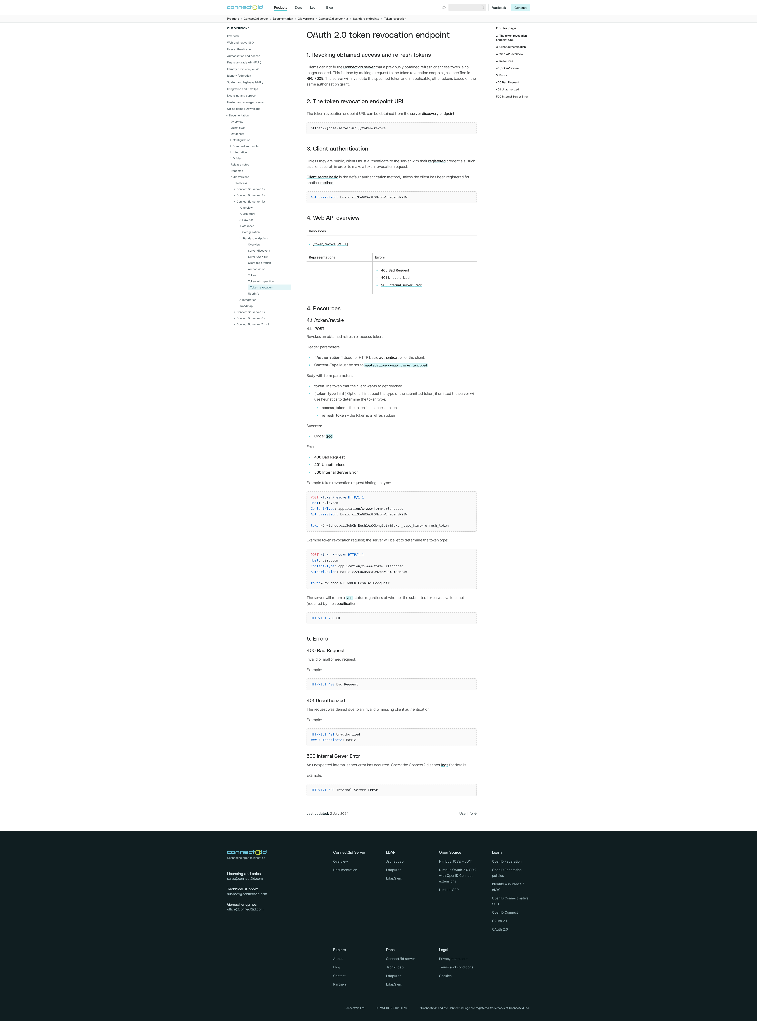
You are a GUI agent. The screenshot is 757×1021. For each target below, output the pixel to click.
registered (437, 161)
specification (345, 603)
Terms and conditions (456, 967)
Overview (233, 36)
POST (342, 244)
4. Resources (324, 309)
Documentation (345, 870)
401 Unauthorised (330, 464)
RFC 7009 (315, 78)
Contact (521, 7)
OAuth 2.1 (499, 921)
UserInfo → (468, 813)
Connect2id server (359, 67)
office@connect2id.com (245, 909)
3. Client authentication (337, 149)
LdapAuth (393, 870)
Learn (314, 7)
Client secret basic (322, 177)
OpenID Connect (505, 912)
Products (280, 7)
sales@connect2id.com (245, 879)
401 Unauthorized (395, 278)
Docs (299, 7)
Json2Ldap (395, 861)
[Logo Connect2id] (245, 7)
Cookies (445, 976)
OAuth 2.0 (500, 929)
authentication (391, 357)
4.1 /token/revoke (325, 320)
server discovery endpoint (432, 113)
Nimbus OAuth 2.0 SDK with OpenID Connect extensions (457, 875)
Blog (329, 7)
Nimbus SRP (449, 890)
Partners (340, 984)
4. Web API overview (333, 218)
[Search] (482, 7)
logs (444, 764)
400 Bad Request (395, 270)
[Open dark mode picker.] (444, 7)
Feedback (498, 7)
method (326, 182)
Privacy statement (453, 959)
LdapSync (394, 878)
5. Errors (317, 639)
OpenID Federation (507, 861)
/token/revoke (324, 244)
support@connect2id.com (247, 894)
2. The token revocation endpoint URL (356, 101)
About (338, 959)
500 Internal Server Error (401, 285)
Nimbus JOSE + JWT (455, 861)
